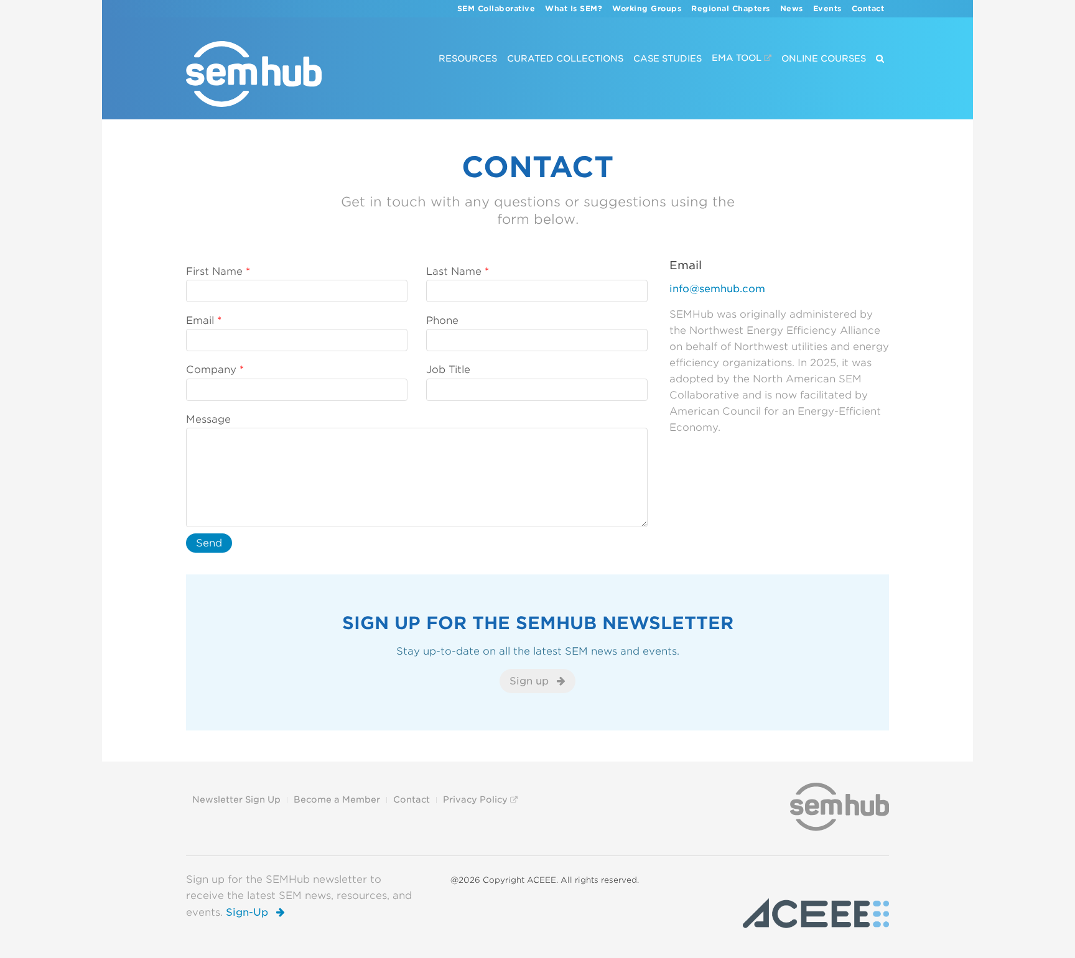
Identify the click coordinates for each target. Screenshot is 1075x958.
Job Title (448, 369)
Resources (468, 58)
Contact (868, 8)
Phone (442, 320)
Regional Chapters (730, 8)
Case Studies (667, 58)
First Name (214, 271)
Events (827, 8)
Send (209, 543)
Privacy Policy (475, 799)
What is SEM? (573, 8)
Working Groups (646, 8)
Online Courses (823, 58)
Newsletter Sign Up (236, 799)
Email (200, 320)
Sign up (531, 681)
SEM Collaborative (496, 8)
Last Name (454, 271)
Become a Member (337, 799)
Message (208, 419)
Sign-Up (248, 912)
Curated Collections (565, 58)
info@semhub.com (717, 289)
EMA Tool (736, 58)
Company (211, 369)
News (791, 8)
